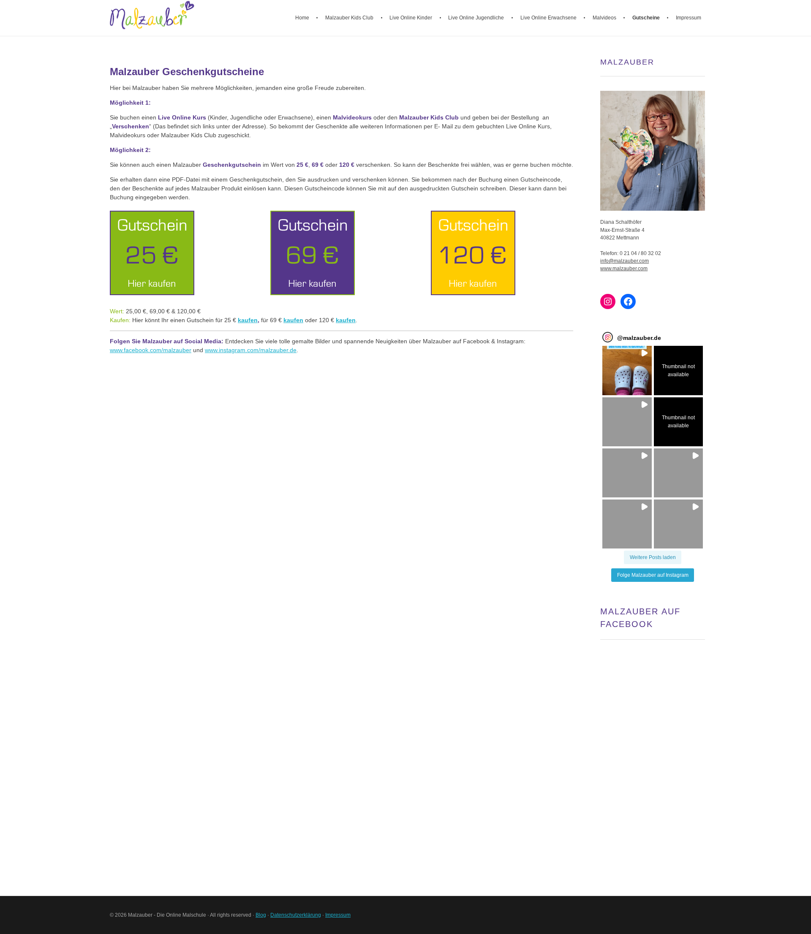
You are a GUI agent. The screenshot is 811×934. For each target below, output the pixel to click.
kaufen (248, 320)
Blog (261, 915)
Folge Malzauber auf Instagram (653, 575)
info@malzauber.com (624, 261)
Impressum (338, 915)
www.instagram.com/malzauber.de (251, 350)
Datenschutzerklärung (295, 915)
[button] (626, 370)
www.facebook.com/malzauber (150, 350)
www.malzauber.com (624, 269)
